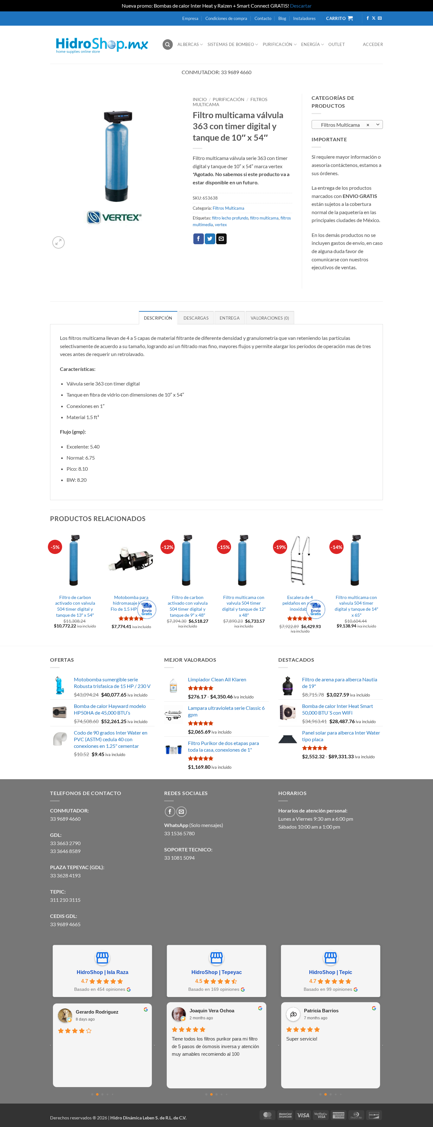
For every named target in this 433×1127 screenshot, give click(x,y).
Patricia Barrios (321, 1010)
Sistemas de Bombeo (231, 44)
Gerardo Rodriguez (97, 1012)
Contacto (263, 18)
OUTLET (336, 44)
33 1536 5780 (179, 833)
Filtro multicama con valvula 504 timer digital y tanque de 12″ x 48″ (244, 606)
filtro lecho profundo (230, 217)
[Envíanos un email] (380, 18)
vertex (221, 224)
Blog (282, 18)
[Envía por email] (221, 238)
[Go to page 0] (92, 1094)
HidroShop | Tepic (330, 972)
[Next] (381, 587)
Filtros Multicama (228, 208)
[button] (58, 242)
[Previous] (50, 587)
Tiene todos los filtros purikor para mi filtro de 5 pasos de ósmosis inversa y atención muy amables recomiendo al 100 (215, 1046)
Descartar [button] (301, 6)
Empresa (190, 18)
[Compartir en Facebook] (198, 238)
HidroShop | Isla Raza (102, 972)
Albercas (188, 44)
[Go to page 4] (112, 1094)
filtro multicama (264, 217)
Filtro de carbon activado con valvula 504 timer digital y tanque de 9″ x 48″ (188, 606)
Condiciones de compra (226, 18)
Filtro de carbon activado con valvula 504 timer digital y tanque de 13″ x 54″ (75, 606)
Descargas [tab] (196, 318)
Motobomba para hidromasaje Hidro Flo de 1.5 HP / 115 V (131, 603)
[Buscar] (168, 44)
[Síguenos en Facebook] (368, 18)
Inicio (200, 99)
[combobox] (347, 124)
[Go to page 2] (102, 1094)
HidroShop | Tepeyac (216, 972)
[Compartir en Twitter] (210, 238)
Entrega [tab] (230, 318)
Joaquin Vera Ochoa (212, 1010)
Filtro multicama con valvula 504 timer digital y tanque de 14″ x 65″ (356, 606)
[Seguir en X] (374, 18)
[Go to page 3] (107, 1094)
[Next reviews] (154, 1045)
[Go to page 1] (97, 1094)
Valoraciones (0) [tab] (270, 318)
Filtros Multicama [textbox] (344, 125)
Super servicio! (301, 1038)
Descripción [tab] (158, 318)
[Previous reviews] (50, 1045)
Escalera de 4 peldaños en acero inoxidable (300, 603)
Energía (310, 44)
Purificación (278, 44)
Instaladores (304, 18)
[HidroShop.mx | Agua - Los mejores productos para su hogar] (101, 44)
